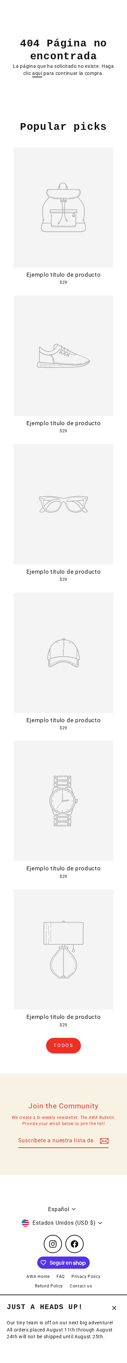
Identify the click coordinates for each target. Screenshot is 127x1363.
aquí (37, 73)
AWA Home (37, 1276)
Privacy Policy (86, 1276)
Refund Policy (49, 1286)
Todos (63, 1045)
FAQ (61, 1276)
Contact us (81, 1286)
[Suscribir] (103, 1141)
